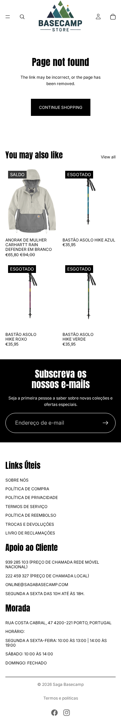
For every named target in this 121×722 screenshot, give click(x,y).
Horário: (15, 631)
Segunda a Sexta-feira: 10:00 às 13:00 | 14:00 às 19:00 (56, 643)
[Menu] (7, 16)
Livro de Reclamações (30, 532)
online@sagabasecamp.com (36, 584)
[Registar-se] (105, 423)
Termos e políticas (60, 698)
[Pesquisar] (22, 16)
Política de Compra (27, 488)
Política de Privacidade (31, 497)
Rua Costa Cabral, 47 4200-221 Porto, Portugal (58, 622)
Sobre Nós (17, 480)
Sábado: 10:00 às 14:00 (29, 653)
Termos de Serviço (26, 506)
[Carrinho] (113, 16)
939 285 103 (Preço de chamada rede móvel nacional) (52, 564)
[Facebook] (54, 713)
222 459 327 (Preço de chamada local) (47, 575)
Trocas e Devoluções (29, 524)
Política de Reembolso (30, 515)
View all (108, 156)
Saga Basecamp (68, 684)
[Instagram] (67, 713)
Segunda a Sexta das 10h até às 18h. (44, 593)
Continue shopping (60, 107)
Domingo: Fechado (26, 662)
